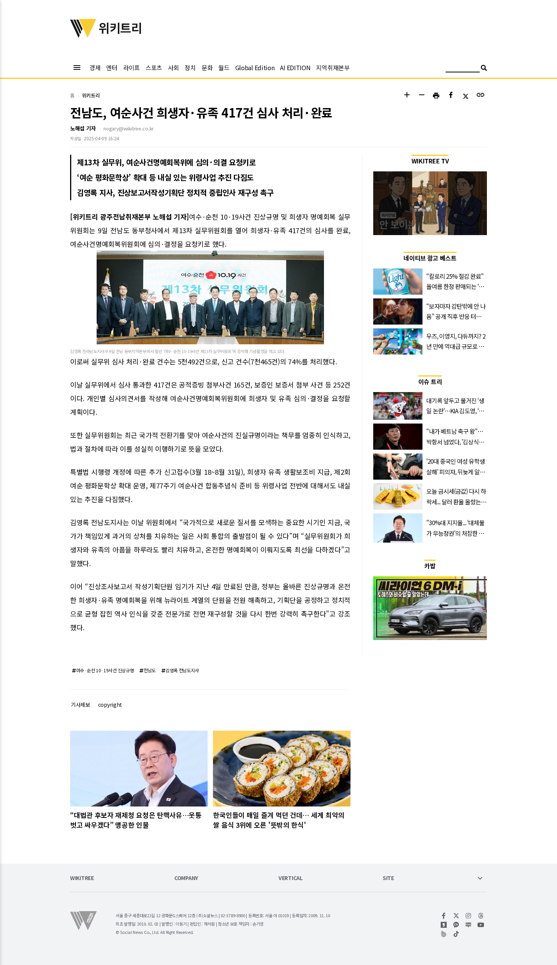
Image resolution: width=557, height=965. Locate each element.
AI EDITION (295, 67)
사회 (173, 67)
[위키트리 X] (456, 915)
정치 (190, 67)
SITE (388, 878)
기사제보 (80, 704)
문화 (207, 67)
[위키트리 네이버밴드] (444, 933)
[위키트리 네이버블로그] (468, 924)
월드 (223, 67)
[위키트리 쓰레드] (481, 915)
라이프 (131, 67)
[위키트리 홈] (83, 35)
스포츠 (154, 67)
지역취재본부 (332, 67)
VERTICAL (290, 878)
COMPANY (186, 878)
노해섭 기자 (82, 128)
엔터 (111, 67)
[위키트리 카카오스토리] (444, 924)
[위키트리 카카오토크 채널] (456, 924)
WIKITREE (82, 878)
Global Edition (255, 67)
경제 (94, 67)
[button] (406, 95)
